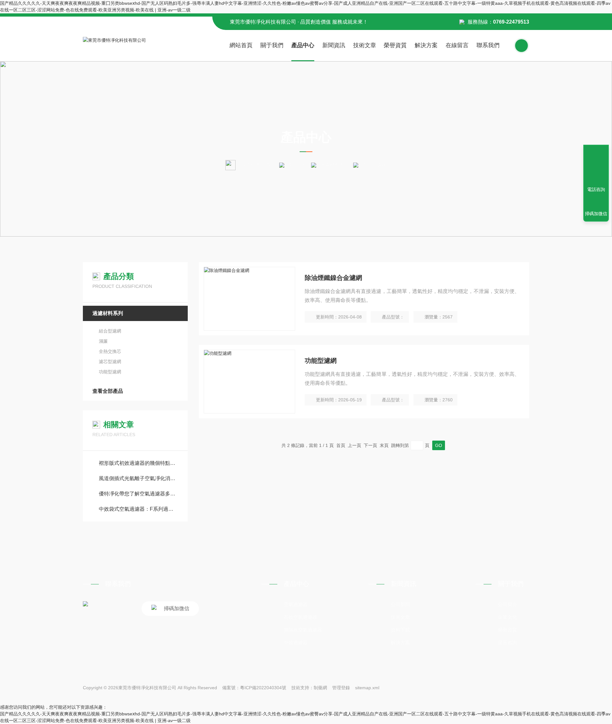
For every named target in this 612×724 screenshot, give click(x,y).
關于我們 (271, 45)
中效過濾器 (296, 642)
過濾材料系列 (334, 164)
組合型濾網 (110, 330)
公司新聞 (400, 604)
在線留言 (457, 45)
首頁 (271, 164)
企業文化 (507, 617)
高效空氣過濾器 (300, 617)
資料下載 (400, 630)
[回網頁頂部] (596, 166)
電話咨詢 (596, 189)
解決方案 (426, 45)
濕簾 (103, 341)
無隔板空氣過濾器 (303, 630)
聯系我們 (488, 45)
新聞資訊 (333, 45)
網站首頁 (240, 45)
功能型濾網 (110, 371)
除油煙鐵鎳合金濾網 (333, 277)
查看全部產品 (107, 391)
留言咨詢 (507, 642)
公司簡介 (507, 604)
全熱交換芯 (110, 351)
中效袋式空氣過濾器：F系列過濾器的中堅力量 (138, 509)
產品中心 (302, 45)
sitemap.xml (367, 687)
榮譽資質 (395, 45)
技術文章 (364, 45)
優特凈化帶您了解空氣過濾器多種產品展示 (138, 493)
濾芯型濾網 (110, 361)
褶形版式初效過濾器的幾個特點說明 (138, 463)
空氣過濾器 (296, 604)
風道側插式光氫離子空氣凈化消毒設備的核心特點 (138, 478)
